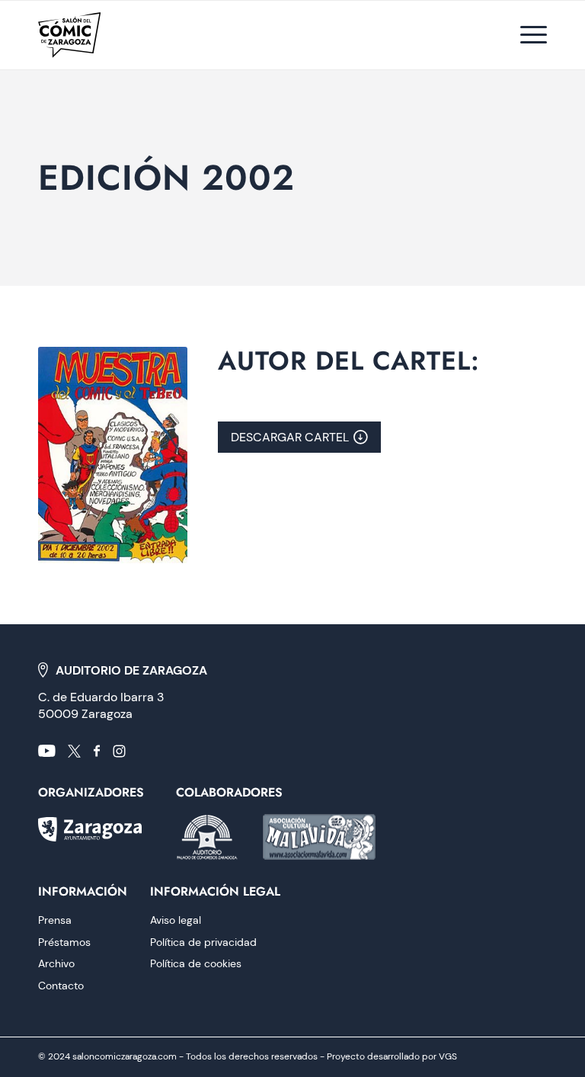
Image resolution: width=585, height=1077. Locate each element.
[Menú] (526, 35)
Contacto (61, 985)
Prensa (55, 920)
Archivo (56, 963)
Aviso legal (175, 920)
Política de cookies (195, 963)
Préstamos (64, 942)
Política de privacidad (203, 942)
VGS (448, 1056)
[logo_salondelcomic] (69, 35)
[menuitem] (526, 35)
